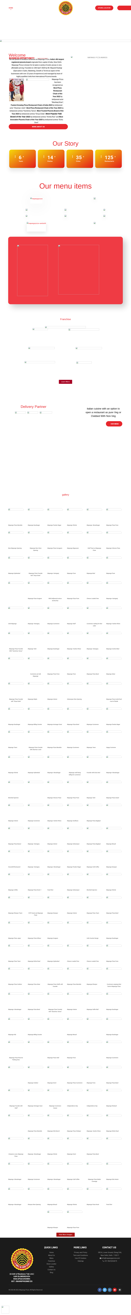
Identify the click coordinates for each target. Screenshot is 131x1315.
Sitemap (81, 1261)
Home (11, 8)
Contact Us (51, 1270)
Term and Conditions (80, 1255)
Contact (50, 8)
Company (20, 8)
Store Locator (104, 8)
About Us (51, 1255)
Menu (30, 8)
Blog (51, 1272)
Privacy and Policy (80, 1252)
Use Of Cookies (80, 1258)
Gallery (51, 1267)
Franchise (39, 8)
